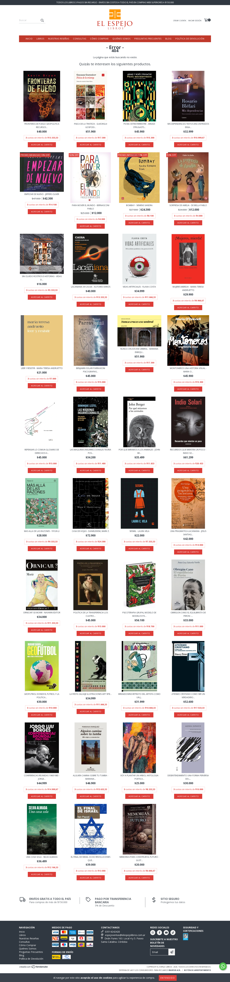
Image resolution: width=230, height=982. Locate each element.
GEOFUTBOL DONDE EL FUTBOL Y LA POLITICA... (41, 696)
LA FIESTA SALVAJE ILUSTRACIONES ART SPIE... (91, 694)
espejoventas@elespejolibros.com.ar (125, 935)
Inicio (29, 38)
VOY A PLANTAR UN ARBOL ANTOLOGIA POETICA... (139, 777)
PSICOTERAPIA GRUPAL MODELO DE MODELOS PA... (139, 614)
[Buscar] (42, 20)
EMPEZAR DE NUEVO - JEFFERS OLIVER (41, 194)
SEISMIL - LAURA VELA (139, 531)
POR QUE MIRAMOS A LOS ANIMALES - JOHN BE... (139, 451)
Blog (168, 38)
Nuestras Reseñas (58, 38)
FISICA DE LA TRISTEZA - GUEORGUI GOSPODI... (90, 125)
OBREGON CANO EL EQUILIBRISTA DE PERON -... (188, 614)
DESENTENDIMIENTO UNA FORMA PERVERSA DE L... (188, 777)
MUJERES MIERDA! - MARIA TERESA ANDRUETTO (188, 288)
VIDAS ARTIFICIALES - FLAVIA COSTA (139, 286)
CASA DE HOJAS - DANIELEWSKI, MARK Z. (90, 531)
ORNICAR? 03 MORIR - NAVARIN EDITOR (41, 612)
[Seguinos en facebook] (159, 932)
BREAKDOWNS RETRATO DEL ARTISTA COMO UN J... (139, 696)
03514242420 (112, 931)
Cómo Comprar (99, 38)
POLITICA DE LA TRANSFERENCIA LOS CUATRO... (90, 614)
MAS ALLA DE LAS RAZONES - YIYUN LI (41, 531)
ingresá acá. (175, 970)
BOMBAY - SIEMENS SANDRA (139, 205)
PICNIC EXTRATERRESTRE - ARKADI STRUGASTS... (139, 125)
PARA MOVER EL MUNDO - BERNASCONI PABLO (90, 207)
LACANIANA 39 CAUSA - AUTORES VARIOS (90, 286)
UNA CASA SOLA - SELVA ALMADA (42, 857)
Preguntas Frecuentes (147, 38)
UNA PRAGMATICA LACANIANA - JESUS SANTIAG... (188, 533)
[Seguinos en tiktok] (172, 932)
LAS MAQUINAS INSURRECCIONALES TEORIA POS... (90, 451)
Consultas (79, 38)
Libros (40, 38)
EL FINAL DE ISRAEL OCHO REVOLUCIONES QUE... (90, 859)
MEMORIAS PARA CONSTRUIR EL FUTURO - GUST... (139, 859)
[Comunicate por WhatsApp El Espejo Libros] (223, 966)
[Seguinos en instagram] (152, 932)
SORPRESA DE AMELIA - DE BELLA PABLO (188, 205)
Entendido (167, 977)
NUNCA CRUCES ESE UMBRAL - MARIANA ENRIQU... (139, 350)
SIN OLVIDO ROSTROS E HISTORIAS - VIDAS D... (42, 278)
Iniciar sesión (194, 20)
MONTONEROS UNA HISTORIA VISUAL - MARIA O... (188, 370)
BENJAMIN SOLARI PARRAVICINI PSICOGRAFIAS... (90, 370)
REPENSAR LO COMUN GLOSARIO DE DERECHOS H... (42, 451)
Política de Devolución (189, 38)
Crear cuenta (179, 20)
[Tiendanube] (33, 967)
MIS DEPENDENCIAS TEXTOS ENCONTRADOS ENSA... (188, 125)
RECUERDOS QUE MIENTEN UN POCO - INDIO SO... (188, 451)
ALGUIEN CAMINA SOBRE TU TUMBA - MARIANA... (90, 777)
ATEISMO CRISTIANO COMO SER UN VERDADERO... (188, 696)
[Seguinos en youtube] (166, 932)
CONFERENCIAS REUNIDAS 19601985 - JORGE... (42, 777)
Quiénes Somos (121, 38)
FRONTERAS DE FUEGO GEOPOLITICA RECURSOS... (41, 125)
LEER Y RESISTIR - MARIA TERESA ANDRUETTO (42, 368)
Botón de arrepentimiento (197, 970)
